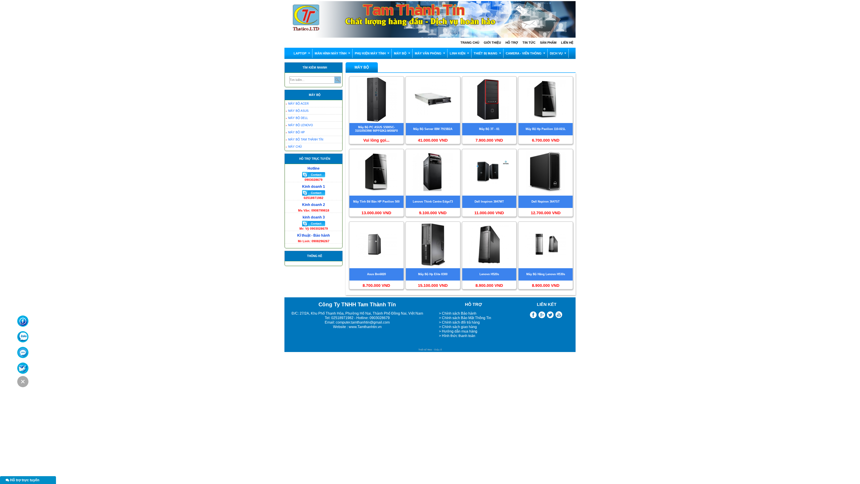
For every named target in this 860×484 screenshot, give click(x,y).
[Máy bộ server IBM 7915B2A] (433, 122)
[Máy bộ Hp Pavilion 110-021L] (545, 122)
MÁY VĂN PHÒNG (428, 53)
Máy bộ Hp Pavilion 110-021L (546, 129)
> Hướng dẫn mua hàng (458, 331)
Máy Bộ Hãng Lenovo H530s (545, 274)
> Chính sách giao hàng (458, 327)
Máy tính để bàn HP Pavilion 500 (376, 201)
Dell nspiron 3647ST (545, 201)
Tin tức (528, 42)
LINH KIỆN (457, 53)
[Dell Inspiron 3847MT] (489, 194)
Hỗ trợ (511, 42)
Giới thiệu (492, 42)
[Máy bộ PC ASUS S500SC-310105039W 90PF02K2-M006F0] (376, 122)
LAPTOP (300, 53)
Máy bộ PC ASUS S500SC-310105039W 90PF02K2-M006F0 (376, 128)
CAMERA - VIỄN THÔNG (524, 53)
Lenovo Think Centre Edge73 (433, 201)
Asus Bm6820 (376, 274)
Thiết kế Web (425, 349)
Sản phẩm (548, 42)
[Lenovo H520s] (489, 267)
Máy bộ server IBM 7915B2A (432, 129)
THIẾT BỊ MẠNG (485, 53)
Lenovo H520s (489, 274)
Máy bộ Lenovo (300, 125)
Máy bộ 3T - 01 (489, 129)
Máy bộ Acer (298, 103)
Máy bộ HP (296, 132)
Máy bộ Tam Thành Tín (305, 139)
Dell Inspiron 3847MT (489, 201)
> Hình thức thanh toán (457, 336)
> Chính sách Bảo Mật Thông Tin (465, 318)
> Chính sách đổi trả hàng (459, 322)
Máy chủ (295, 146)
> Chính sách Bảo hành (457, 313)
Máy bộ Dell (298, 118)
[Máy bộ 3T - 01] (489, 122)
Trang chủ (469, 42)
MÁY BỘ (400, 53)
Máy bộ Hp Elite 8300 (432, 274)
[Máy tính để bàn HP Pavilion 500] (376, 194)
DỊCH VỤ (556, 53)
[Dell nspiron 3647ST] (545, 194)
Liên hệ (567, 42)
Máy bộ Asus (298, 110)
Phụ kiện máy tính (370, 53)
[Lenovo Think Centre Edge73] (433, 194)
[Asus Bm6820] (376, 267)
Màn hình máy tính (330, 53)
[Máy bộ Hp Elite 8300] (433, 267)
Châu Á (438, 349)
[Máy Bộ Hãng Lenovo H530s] (545, 267)
